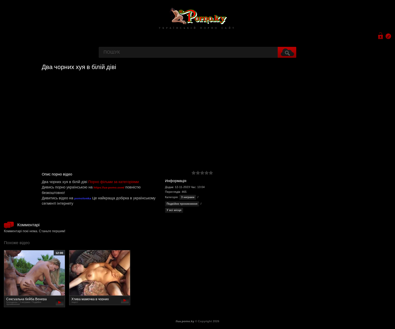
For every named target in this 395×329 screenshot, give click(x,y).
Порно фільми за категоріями (113, 182)
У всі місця (174, 210)
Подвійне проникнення (182, 203)
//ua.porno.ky (185, 321)
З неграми (187, 197)
